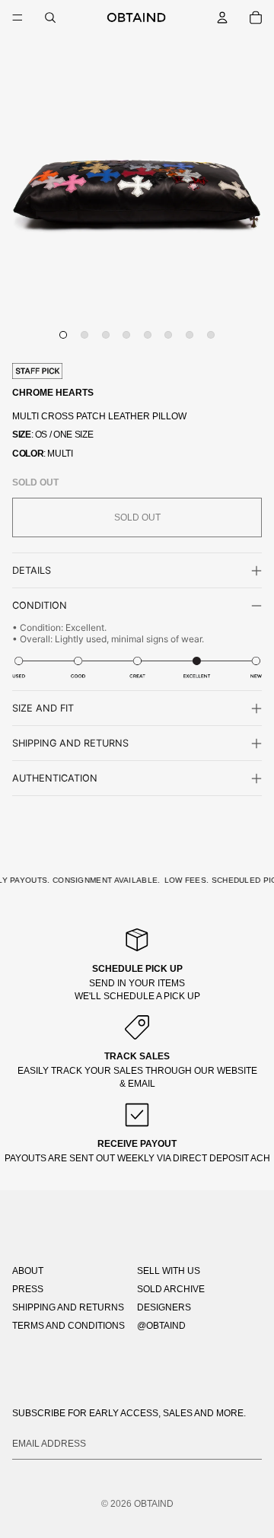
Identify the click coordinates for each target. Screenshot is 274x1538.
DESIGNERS (164, 1307)
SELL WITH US (168, 1271)
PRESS (27, 1289)
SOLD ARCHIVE (171, 1289)
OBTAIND (154, 1503)
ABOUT (27, 1271)
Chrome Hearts (53, 392)
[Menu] (17, 17)
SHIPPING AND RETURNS (68, 1307)
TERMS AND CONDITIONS (68, 1325)
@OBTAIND (161, 1325)
